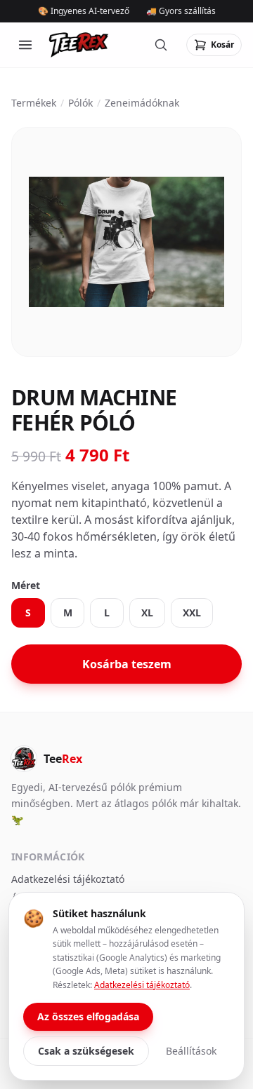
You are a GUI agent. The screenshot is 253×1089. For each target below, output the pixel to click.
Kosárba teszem (126, 664)
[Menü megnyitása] (25, 45)
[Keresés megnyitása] (161, 45)
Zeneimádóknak (142, 102)
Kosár (222, 44)
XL (147, 612)
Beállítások (191, 1050)
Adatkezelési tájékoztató (67, 879)
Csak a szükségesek (86, 1050)
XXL (192, 612)
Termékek (33, 102)
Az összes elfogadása (88, 1016)
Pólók (80, 102)
